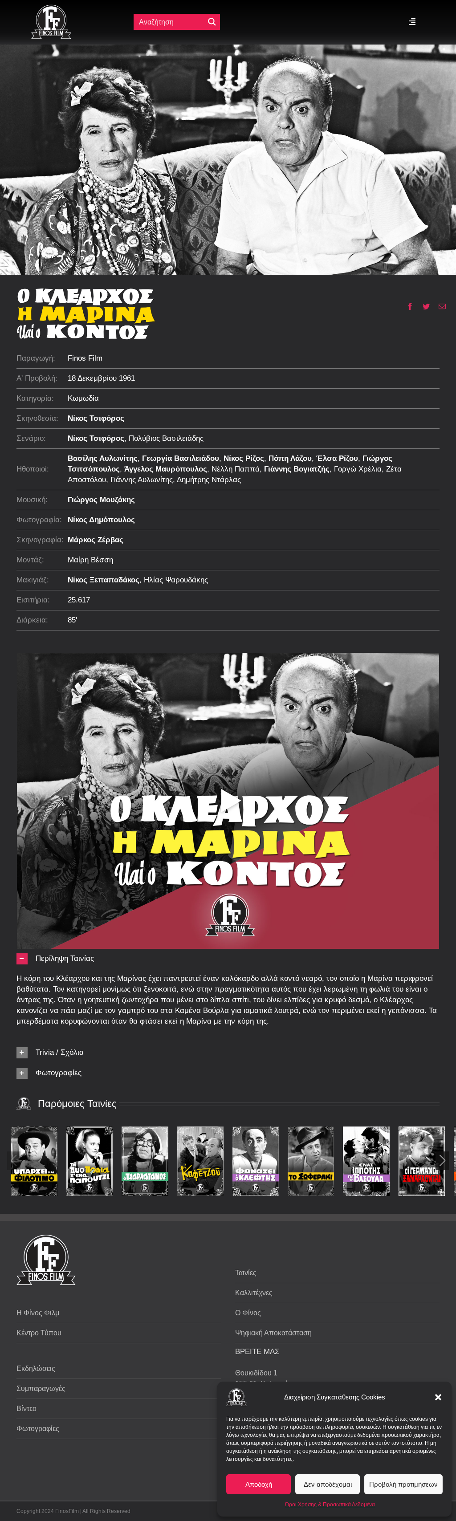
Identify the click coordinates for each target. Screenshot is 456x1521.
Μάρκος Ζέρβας (95, 540)
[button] (438, 1397)
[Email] (439, 306)
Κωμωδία (83, 398)
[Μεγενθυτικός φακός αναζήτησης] (212, 21)
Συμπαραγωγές (40, 1388)
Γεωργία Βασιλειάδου (180, 458)
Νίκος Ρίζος (244, 458)
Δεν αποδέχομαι (328, 1484)
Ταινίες (245, 1273)
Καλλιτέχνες (254, 1293)
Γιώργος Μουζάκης (101, 500)
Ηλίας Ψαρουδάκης (176, 580)
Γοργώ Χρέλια (358, 469)
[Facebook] (407, 306)
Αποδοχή (258, 1484)
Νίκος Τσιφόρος (96, 418)
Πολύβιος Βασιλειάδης (166, 438)
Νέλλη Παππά (236, 469)
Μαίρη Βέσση (90, 560)
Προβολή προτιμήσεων (403, 1484)
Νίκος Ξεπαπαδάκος (103, 580)
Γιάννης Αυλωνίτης (141, 480)
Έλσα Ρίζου (337, 458)
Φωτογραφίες (37, 1428)
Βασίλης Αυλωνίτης (103, 458)
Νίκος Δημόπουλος (101, 520)
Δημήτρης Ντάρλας (209, 480)
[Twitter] (423, 306)
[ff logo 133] (51, 8)
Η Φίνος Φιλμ (37, 1313)
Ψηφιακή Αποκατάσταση (273, 1333)
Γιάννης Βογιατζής (297, 469)
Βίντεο (26, 1408)
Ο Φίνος (248, 1313)
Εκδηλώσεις (35, 1368)
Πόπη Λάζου (290, 458)
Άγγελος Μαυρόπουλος (165, 469)
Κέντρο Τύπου (38, 1333)
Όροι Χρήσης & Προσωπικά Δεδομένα (330, 1504)
